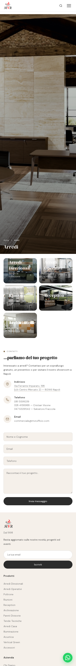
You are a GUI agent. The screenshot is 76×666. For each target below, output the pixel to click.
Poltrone (8, 594)
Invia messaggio (38, 501)
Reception (9, 605)
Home (6, 240)
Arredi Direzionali (13, 583)
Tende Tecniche (13, 621)
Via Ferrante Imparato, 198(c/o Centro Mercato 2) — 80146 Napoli (37, 387)
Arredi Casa (10, 626)
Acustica (9, 637)
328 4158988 (22, 405)
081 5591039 (21, 401)
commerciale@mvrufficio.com (31, 420)
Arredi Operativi (13, 589)
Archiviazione (11, 610)
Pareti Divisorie (12, 615)
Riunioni (8, 599)
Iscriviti (38, 564)
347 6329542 (22, 409)
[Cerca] (61, 5)
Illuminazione (11, 631)
